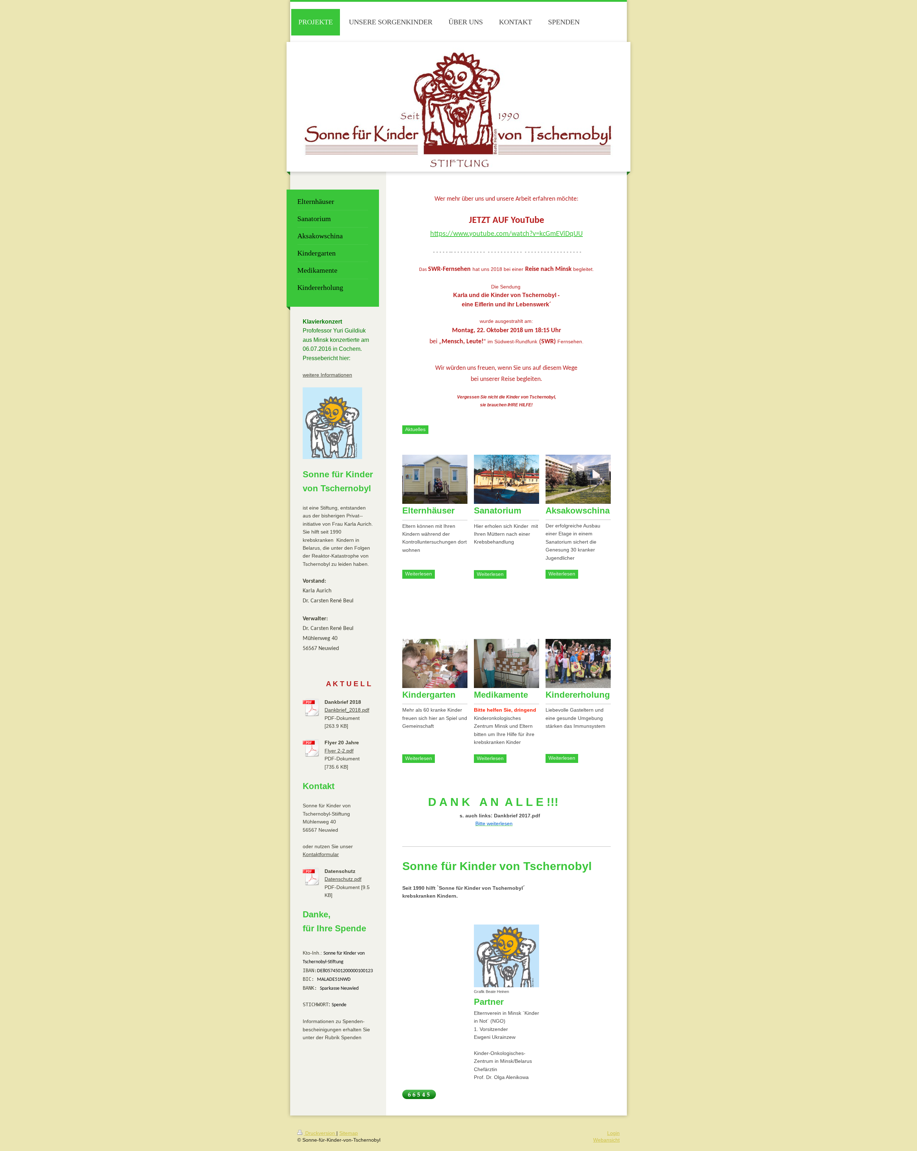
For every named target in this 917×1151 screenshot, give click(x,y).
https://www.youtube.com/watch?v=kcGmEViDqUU (506, 234)
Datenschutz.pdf (343, 879)
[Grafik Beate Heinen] (506, 956)
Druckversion (320, 1133)
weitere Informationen (327, 375)
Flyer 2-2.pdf (339, 751)
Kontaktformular (321, 854)
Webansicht (606, 1140)
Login (613, 1133)
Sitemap (348, 1133)
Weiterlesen (418, 574)
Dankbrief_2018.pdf (347, 710)
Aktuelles (415, 429)
